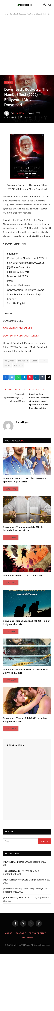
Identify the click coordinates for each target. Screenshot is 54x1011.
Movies (8, 82)
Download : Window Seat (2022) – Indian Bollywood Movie (25, 671)
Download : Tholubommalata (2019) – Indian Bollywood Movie (24, 528)
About (9, 933)
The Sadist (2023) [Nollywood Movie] (21, 870)
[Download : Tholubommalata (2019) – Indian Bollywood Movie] (27, 509)
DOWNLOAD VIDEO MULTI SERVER (21, 335)
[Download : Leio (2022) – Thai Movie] (27, 558)
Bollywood (9, 360)
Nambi (7, 365)
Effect (34, 360)
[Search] (49, 5)
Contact (21, 933)
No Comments (13, 117)
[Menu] (5, 5)
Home (5, 14)
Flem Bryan (19, 113)
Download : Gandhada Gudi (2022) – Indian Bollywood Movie (26, 622)
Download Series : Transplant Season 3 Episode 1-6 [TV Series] (24, 480)
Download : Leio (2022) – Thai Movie (23, 576)
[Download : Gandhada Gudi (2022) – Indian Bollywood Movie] (27, 603)
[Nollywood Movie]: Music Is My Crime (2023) (25, 888)
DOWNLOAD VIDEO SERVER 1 (18, 328)
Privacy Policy (37, 933)
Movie (43, 360)
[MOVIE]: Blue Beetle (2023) (17, 862)
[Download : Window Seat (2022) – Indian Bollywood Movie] (27, 652)
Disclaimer (27, 937)
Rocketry (18, 365)
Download (23, 360)
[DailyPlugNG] (25, 5)
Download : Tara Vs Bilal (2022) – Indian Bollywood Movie (25, 720)
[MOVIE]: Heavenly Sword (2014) (19, 879)
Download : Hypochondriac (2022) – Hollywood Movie (14, 398)
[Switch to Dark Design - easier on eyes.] (44, 4)
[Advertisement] (27, 46)
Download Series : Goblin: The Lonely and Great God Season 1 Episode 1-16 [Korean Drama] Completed (39, 401)
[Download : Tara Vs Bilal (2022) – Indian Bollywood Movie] (27, 700)
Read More (11, 489)
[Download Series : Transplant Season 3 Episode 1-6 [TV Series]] (27, 461)
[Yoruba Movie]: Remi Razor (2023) (20, 897)
